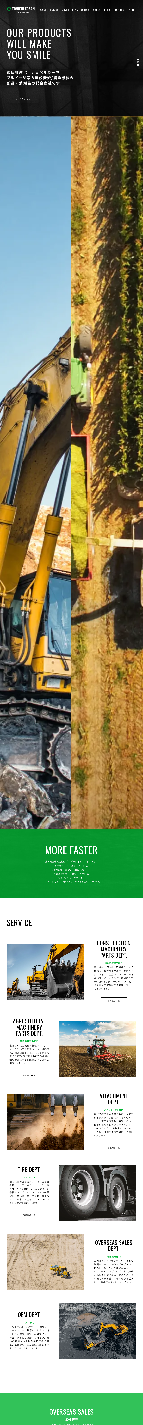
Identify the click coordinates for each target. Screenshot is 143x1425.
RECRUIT (108, 9)
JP (128, 9)
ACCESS (96, 9)
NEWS (75, 9)
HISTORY (54, 9)
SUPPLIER (119, 9)
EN (133, 9)
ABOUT (43, 9)
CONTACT (85, 9)
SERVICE (65, 9)
